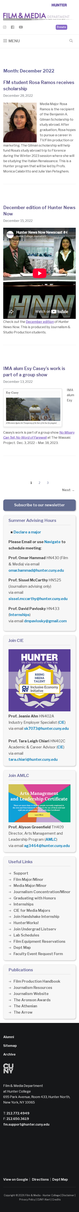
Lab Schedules (26, 935)
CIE (62, 722)
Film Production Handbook (37, 981)
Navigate (52, 542)
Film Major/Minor (28, 879)
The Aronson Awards (32, 1000)
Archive (9, 1054)
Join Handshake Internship (36, 916)
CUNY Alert (43, 1199)
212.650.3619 (17, 1119)
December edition (40, 322)
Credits (56, 1199)
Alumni (8, 1037)
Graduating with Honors (35, 898)
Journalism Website (31, 994)
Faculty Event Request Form (38, 954)
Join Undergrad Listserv (35, 929)
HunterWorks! (26, 923)
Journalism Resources (33, 987)
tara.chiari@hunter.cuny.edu (33, 759)
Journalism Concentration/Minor (42, 892)
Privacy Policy (27, 1199)
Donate (61, 27)
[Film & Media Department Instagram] (4, 28)
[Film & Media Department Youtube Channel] (21, 28)
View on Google (15, 1179)
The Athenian (25, 1006)
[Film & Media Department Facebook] (12, 28)
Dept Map (22, 947)
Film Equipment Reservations (39, 941)
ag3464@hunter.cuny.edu (47, 846)
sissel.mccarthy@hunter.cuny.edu (38, 599)
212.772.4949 (17, 1113)
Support (21, 873)
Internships (20, 615)
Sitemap (10, 1046)
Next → (68, 490)
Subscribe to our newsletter (39, 505)
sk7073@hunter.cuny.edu (46, 728)
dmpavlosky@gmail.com (45, 621)
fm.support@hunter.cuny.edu (26, 1124)
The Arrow (23, 1012)
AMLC (51, 839)
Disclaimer (68, 1195)
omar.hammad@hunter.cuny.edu (36, 570)
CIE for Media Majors (32, 910)
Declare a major (27, 532)
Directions (40, 1179)
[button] (11, 41)
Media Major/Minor (30, 885)
